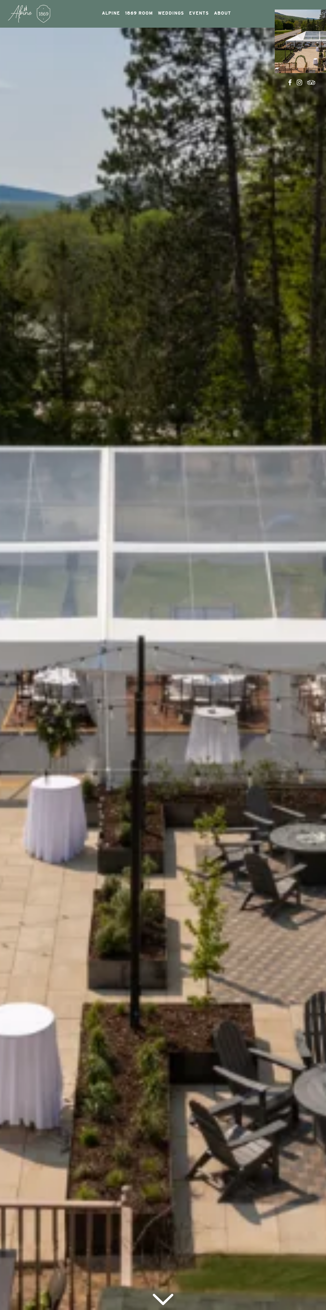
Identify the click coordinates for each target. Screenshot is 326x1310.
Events (199, 13)
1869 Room (139, 13)
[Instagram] (299, 82)
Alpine (111, 13)
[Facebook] (290, 82)
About (222, 13)
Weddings (171, 13)
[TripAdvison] (311, 82)
